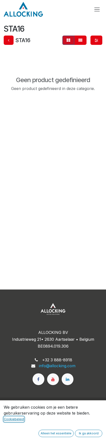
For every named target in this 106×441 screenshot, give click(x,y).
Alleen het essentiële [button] (56, 433)
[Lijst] (80, 40)
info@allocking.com (57, 365)
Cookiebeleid (14, 419)
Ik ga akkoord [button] (89, 433)
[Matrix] (68, 40)
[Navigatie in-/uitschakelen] (97, 9)
